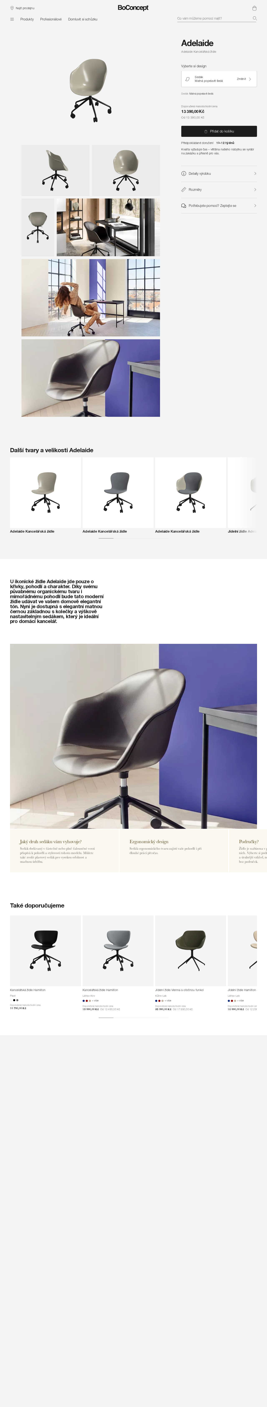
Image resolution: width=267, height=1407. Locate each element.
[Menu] (12, 19)
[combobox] (217, 18)
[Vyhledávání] (254, 18)
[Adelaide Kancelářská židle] (45, 492)
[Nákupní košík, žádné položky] (254, 8)
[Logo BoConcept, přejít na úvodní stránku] (134, 8)
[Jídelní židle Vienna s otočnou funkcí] (190, 950)
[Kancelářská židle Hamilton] (45, 950)
